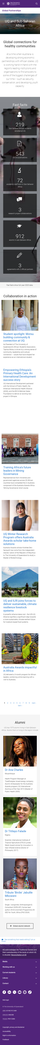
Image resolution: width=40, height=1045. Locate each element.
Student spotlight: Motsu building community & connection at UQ (18, 337)
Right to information (9, 1035)
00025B (11, 1015)
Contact (5, 983)
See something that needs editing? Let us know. (18, 940)
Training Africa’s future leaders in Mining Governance (17, 470)
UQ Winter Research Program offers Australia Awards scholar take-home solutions (19, 538)
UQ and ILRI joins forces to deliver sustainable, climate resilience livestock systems (20, 605)
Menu (3, 4)
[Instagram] (24, 992)
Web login (6, 1000)
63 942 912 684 (11, 1010)
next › (34, 703)
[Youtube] (19, 992)
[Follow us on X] (14, 992)
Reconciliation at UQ (18, 955)
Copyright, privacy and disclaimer (13, 1027)
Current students (9, 972)
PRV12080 (11, 1019)
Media (5, 961)
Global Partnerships (11, 10)
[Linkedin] (9, 992)
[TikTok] (30, 992)
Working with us (9, 967)
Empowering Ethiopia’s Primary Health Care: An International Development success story (19, 374)
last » (20, 706)
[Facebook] (4, 992)
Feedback (6, 1039)
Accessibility (7, 1031)
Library (5, 978)
